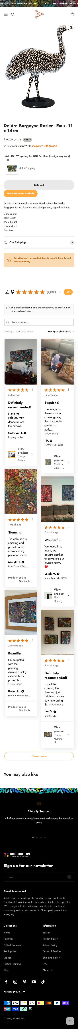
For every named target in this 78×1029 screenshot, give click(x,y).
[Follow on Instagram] (15, 981)
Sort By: (52, 331)
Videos (7, 957)
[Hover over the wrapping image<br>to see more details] (8, 160)
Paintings (8, 939)
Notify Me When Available (20, 193)
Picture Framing (12, 964)
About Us (47, 970)
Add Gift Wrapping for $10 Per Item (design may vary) (37, 156)
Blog (6, 970)
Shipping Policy (51, 957)
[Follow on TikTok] (43, 981)
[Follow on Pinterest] (24, 981)
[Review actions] (32, 389)
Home (7, 932)
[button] (60, 292)
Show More (51, 433)
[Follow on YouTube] (33, 981)
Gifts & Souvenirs (13, 945)
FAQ (45, 964)
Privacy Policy (50, 939)
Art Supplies (10, 951)
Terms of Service (52, 951)
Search (46, 932)
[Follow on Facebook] (6, 981)
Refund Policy (50, 945)
